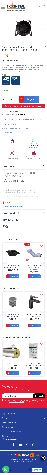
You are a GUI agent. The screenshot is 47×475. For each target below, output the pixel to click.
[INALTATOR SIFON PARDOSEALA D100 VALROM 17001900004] (13, 302)
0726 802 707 (9, 436)
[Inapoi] (45, 46)
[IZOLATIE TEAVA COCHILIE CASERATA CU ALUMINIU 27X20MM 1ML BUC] (13, 351)
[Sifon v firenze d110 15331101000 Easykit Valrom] (34, 253)
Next (45, 30)
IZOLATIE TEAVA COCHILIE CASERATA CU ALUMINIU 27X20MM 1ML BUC (12, 365)
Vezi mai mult (9, 203)
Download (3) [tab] (10, 213)
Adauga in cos (31, 99)
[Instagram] (34, 445)
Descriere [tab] (8, 166)
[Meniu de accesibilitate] (43, 458)
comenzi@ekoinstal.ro (11, 439)
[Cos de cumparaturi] (44, 6)
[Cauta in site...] (39, 6)
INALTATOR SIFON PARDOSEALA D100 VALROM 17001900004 (13, 315)
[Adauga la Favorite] (20, 246)
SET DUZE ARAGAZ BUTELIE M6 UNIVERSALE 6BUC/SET (34, 365)
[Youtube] (20, 445)
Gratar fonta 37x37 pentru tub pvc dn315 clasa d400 (12, 266)
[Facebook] (13, 445)
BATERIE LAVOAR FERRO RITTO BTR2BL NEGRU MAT (34, 315)
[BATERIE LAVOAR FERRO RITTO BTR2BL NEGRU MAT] (34, 302)
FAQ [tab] (5, 226)
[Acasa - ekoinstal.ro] (15, 6)
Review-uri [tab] (10, 219)
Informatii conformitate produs (13, 207)
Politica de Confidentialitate (16, 402)
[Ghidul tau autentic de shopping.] (37, 470)
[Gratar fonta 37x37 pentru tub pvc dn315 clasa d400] (13, 253)
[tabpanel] (23, 28)
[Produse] (3, 8)
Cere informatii (15, 129)
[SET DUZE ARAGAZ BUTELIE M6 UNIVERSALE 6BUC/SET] (34, 351)
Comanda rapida (8, 132)
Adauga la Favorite (9, 124)
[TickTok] (27, 445)
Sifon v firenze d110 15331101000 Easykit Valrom (34, 266)
